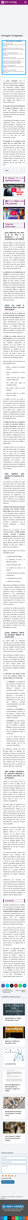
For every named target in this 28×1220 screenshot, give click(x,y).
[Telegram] (24, 986)
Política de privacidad (16, 1210)
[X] (12, 986)
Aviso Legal (7, 1209)
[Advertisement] (14, 20)
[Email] (24, 1218)
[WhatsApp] (20, 986)
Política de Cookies (19, 1209)
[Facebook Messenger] (7, 986)
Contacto (12, 1209)
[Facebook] (3, 986)
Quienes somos (7, 1210)
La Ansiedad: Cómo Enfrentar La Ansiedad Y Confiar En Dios (7, 991)
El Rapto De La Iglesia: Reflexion (20, 990)
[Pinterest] (16, 986)
